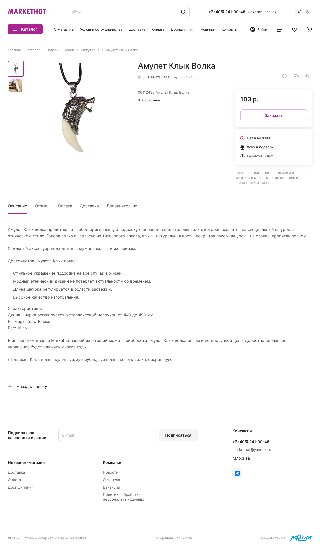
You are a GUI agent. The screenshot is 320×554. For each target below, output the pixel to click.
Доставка (89, 205)
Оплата (65, 205)
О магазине (113, 479)
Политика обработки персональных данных (123, 497)
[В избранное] (284, 76)
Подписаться (178, 435)
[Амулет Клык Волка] (77, 113)
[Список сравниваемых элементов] (279, 29)
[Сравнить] (296, 76)
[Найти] (183, 12)
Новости (110, 472)
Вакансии (111, 487)
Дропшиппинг (21, 487)
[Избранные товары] (294, 29)
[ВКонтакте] (237, 473)
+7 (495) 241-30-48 (227, 12)
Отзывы (42, 205)
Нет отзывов (159, 77)
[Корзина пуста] (309, 29)
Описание (17, 205)
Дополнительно (122, 205)
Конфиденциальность (174, 538)
